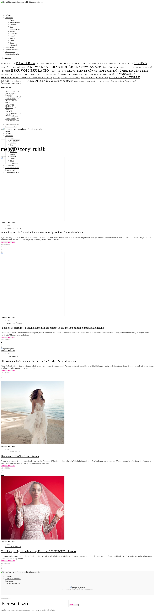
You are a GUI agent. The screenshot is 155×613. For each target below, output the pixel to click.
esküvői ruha (75, 71)
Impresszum (9, 581)
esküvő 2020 (19, 67)
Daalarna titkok (10, 52)
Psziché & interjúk (11, 113)
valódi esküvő (39, 80)
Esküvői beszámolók (12, 49)
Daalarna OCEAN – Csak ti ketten (20, 456)
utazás (21, 81)
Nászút (12, 43)
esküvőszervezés (29, 74)
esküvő (140, 63)
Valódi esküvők (10, 120)
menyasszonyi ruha (15, 77)
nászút (56, 78)
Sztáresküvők (9, 47)
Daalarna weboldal (11, 127)
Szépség (12, 31)
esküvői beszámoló (92, 67)
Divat (11, 27)
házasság (42, 74)
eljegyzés (127, 64)
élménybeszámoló (11, 83)
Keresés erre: (7, 599)
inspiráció (53, 74)
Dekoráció (13, 24)
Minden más (13, 45)
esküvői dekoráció (132, 67)
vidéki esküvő (91, 81)
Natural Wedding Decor (40, 78)
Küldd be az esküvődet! (12, 125)
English (7, 131)
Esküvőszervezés (15, 29)
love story (94, 74)
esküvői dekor (112, 67)
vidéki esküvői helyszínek (111, 81)
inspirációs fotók (70, 74)
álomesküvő (130, 81)
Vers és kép (79, 81)
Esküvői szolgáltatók (12, 54)
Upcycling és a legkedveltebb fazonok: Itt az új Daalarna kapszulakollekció (42, 232)
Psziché (12, 20)
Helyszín (12, 36)
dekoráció (115, 64)
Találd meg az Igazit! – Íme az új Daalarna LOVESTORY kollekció (38, 551)
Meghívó (13, 38)
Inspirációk (9, 18)
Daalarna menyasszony (76, 63)
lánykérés (105, 74)
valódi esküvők (64, 81)
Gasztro (12, 40)
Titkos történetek (15, 22)
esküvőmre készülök (10, 74)
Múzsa (7, 110)
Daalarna (25, 63)
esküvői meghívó (58, 71)
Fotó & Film (9, 100)
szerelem (102, 77)
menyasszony (124, 74)
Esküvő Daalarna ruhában (52, 66)
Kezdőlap (8, 576)
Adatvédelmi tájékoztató (13, 583)
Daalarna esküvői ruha (48, 64)
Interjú (84, 74)
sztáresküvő (119, 77)
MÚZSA (8, 15)
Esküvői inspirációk (11, 97)
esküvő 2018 (7, 67)
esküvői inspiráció (30, 70)
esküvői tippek (96, 70)
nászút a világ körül (70, 77)
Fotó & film (13, 34)
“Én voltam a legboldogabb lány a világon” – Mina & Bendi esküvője (39, 360)
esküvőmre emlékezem (128, 70)
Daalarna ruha (100, 64)
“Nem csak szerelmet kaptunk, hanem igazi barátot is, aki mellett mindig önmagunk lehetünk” (53, 327)
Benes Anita (8, 64)
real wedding (88, 78)
